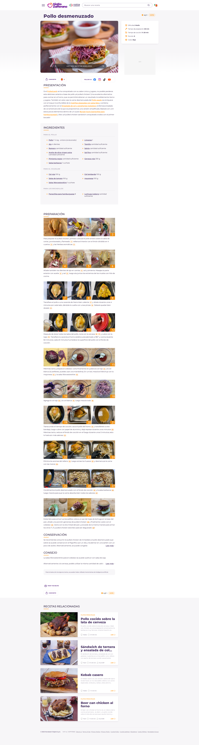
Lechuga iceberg (91, 194)
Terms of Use (86, 732)
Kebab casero (92, 675)
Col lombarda (90, 174)
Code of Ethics (142, 732)
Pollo (51, 140)
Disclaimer (133, 732)
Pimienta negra (55, 159)
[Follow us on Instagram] (100, 79)
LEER (112, 635)
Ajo (50, 144)
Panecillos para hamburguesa (61, 194)
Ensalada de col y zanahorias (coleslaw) (79, 106)
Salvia (87, 148)
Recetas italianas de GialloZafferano (63, 5)
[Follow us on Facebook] (95, 79)
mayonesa (88, 178)
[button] (108, 545)
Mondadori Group (153, 732)
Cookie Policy (115, 732)
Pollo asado (97, 100)
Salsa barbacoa (55, 163)
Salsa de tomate (55, 178)
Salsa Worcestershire (58, 183)
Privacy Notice (95, 732)
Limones (88, 140)
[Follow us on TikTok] (105, 79)
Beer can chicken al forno (97, 704)
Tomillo (87, 144)
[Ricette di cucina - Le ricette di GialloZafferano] (156, 5)
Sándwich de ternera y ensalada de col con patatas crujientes (98, 648)
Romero (52, 148)
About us (79, 732)
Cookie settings (125, 732)
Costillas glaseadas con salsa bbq (85, 103)
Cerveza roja (89, 159)
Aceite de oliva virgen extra (60, 153)
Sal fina (87, 153)
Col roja (52, 174)
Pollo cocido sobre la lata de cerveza (98, 620)
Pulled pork (52, 91)
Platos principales (88, 615)
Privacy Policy (105, 732)
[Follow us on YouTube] (109, 79)
